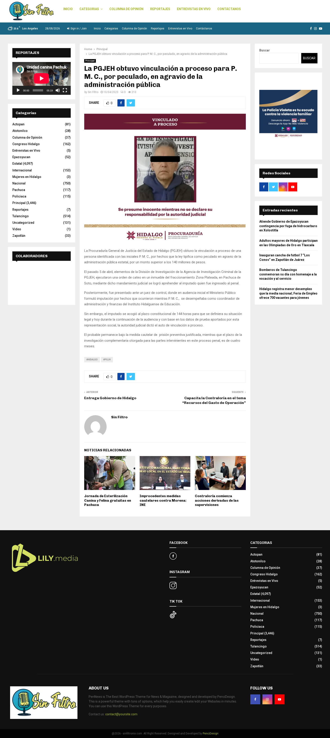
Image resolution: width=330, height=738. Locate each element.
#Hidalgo (92, 359)
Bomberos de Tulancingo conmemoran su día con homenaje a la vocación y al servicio (288, 274)
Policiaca (19, 196)
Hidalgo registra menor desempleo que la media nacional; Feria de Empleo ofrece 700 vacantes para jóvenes (288, 293)
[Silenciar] (57, 90)
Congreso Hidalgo (26, 144)
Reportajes (160, 9)
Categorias (89, 9)
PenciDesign (210, 733)
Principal (90, 61)
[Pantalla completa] (65, 90)
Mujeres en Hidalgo (26, 177)
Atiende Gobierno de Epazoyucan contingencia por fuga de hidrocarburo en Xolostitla (288, 226)
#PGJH (107, 359)
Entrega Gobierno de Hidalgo (110, 398)
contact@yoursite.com (121, 714)
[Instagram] (267, 699)
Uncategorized (23, 222)
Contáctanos (229, 9)
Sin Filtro (93, 92)
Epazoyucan (21, 157)
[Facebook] (255, 699)
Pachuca (18, 190)
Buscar (264, 50)
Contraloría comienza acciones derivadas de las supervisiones (217, 500)
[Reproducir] (18, 90)
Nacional (19, 183)
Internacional (22, 170)
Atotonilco (20, 131)
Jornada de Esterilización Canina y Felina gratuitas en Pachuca (107, 500)
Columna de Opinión (126, 9)
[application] (41, 78)
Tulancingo (20, 216)
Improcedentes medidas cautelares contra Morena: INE (163, 500)
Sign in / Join (78, 28)
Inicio (68, 9)
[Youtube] (279, 699)
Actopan (18, 124)
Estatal (17, 163)
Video (16, 229)
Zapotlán (18, 235)
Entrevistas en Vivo (194, 9)
